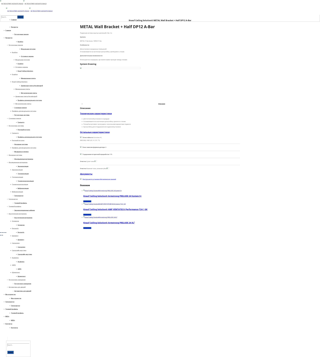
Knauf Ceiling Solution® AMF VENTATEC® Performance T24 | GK (115, 209)
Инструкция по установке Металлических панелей (99, 179)
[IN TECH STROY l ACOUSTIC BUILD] (23, 4)
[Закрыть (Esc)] (5, 232)
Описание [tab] (161, 104)
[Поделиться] (4, 232)
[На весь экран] (2, 232)
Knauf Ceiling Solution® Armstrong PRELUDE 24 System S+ (112, 196)
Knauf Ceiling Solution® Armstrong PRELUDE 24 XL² (109, 222)
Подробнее (87, 201)
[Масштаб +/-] (0, 232)
